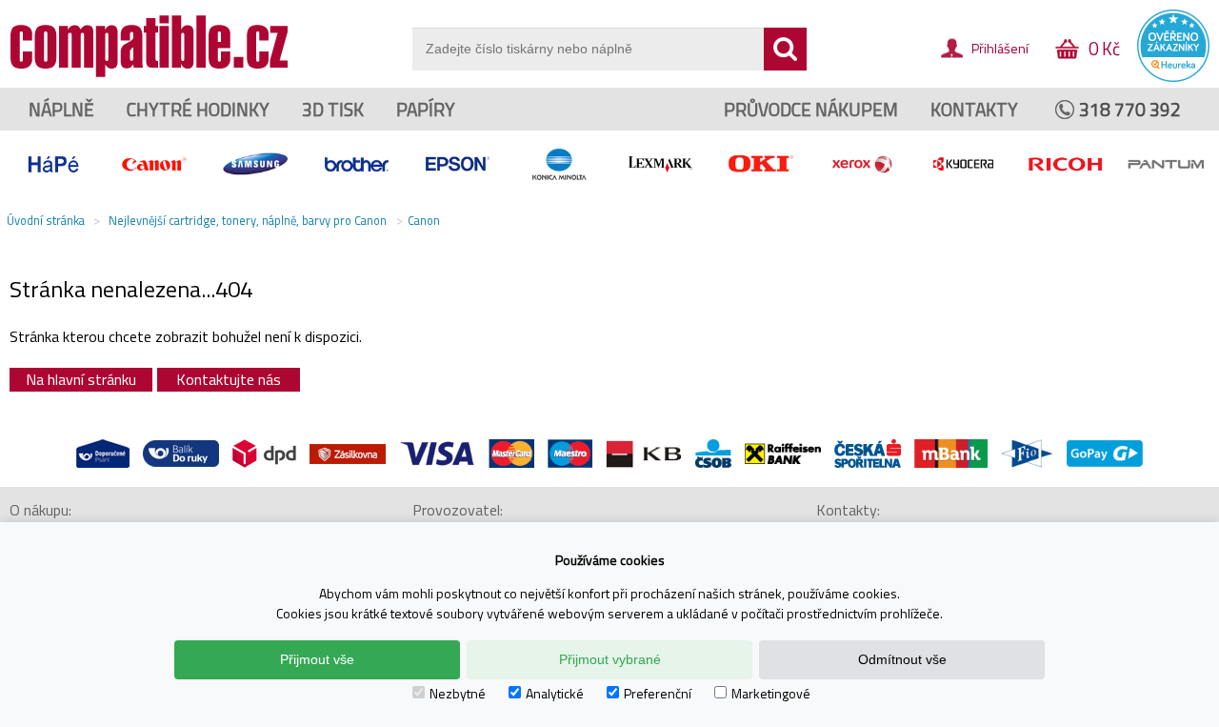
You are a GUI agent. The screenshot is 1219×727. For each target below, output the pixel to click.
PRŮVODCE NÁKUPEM (811, 109)
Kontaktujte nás (228, 379)
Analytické (555, 693)
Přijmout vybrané (610, 659)
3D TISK (333, 109)
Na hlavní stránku (81, 379)
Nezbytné (458, 693)
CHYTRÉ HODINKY (198, 109)
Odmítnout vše (902, 659)
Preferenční (657, 693)
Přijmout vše (317, 659)
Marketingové (770, 693)
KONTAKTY (974, 109)
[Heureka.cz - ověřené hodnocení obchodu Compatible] (1173, 77)
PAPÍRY (425, 109)
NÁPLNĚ (61, 109)
